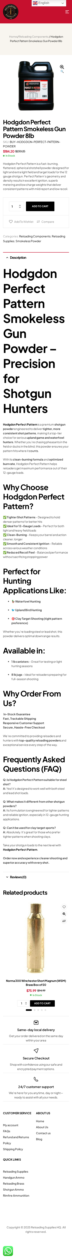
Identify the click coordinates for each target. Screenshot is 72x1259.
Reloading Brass (13, 1183)
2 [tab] (34, 1010)
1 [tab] (29, 1010)
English (43, 3)
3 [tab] (38, 1010)
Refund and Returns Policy (16, 1140)
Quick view (64, 914)
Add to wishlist (23, 221)
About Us (42, 1127)
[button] (62, 69)
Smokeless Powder (28, 241)
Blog (39, 1139)
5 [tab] (45, 1010)
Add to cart (40, 206)
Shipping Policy (13, 1149)
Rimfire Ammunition (16, 1195)
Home (13, 36)
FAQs (6, 1131)
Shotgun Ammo (13, 1189)
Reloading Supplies (15, 1171)
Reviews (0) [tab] (18, 877)
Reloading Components (34, 36)
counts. (34, 451)
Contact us (43, 1133)
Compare (47, 221)
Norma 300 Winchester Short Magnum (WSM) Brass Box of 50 (36, 982)
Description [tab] (18, 257)
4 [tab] (42, 1010)
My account (10, 1125)
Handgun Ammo (13, 1177)
